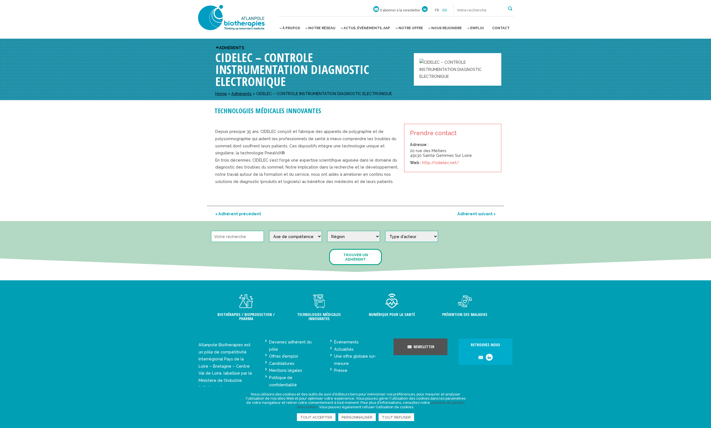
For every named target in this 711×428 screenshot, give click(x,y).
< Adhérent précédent (238, 213)
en (444, 10)
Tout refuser (396, 417)
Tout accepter (316, 417)
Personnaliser (357, 417)
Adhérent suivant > (476, 213)
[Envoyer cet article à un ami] (480, 358)
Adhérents (231, 47)
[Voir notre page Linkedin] (425, 10)
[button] (510, 8)
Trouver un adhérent (355, 257)
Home (221, 93)
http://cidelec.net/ (440, 162)
